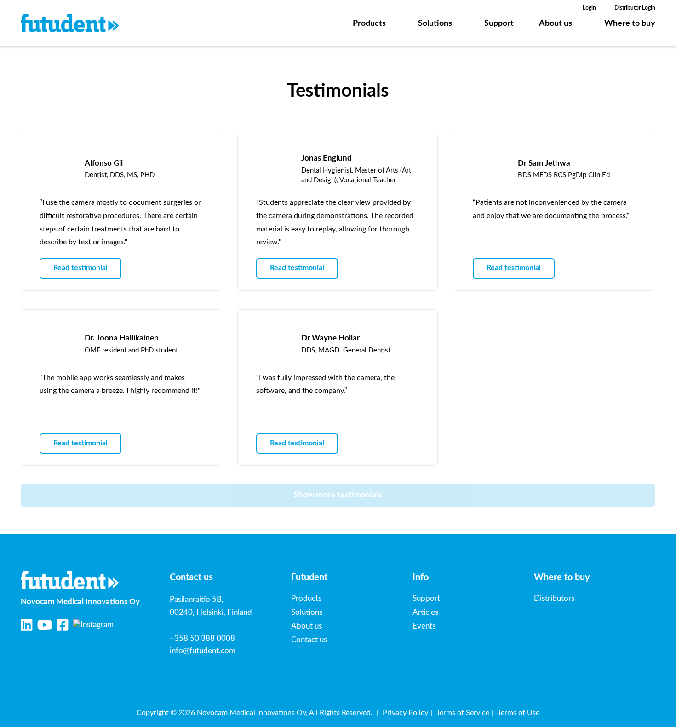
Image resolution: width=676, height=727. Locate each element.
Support (499, 23)
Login (589, 8)
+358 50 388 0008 (202, 638)
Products (369, 23)
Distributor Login (634, 8)
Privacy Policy (405, 712)
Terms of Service (462, 712)
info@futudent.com (202, 651)
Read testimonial (80, 267)
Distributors (554, 598)
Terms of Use (518, 712)
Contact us (309, 640)
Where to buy (629, 23)
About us (555, 23)
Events (423, 626)
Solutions (435, 23)
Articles (425, 612)
